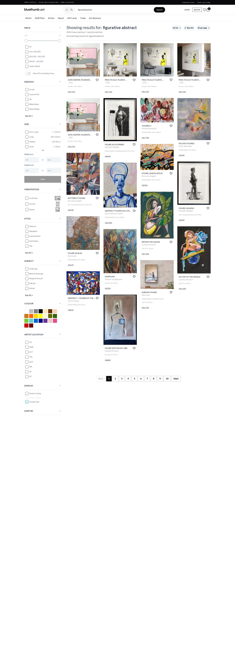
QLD (31, 362)
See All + (29, 116)
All (30, 47)
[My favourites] (204, 9)
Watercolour (34, 104)
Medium (32, 142)
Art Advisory (95, 18)
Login (187, 10)
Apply (43, 179)
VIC (30, 342)
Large (31, 137)
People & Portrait (36, 278)
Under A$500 (34, 66)
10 (167, 378)
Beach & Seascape (36, 274)
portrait (32, 204)
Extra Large (33, 132)
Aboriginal (33, 231)
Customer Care (188, 2)
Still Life (32, 283)
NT (30, 376)
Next (176, 378)
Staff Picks (40, 18)
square (32, 209)
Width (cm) (28, 154)
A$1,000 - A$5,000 (37, 56)
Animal (32, 288)
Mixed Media (34, 109)
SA (30, 371)
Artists (51, 18)
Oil (30, 99)
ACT (31, 352)
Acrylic (32, 89)
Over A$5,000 (35, 52)
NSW (31, 347)
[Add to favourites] (97, 80)
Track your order (204, 2)
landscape (33, 198)
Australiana (33, 241)
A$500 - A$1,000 (36, 61)
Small (31, 146)
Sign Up (197, 10)
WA (30, 367)
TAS (30, 357)
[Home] (34, 9)
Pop (30, 246)
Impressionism (35, 236)
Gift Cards (72, 18)
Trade (83, 18)
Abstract (32, 226)
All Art (28, 18)
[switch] (28, 73)
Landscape (33, 269)
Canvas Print (34, 94)
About (61, 18)
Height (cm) (29, 165)
